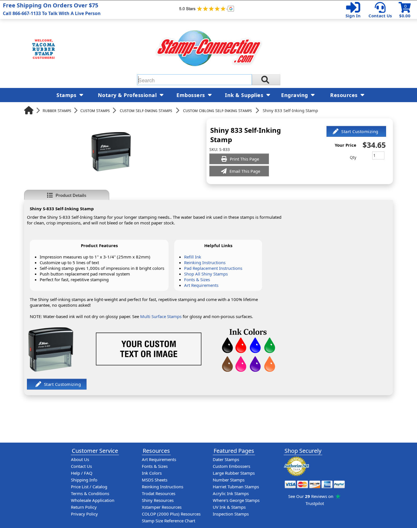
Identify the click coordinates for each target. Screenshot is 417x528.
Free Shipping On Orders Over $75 (52, 8)
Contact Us (380, 15)
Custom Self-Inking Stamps (146, 110)
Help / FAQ (81, 473)
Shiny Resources (158, 500)
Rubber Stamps (57, 110)
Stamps (67, 95)
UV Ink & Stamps (229, 507)
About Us (80, 459)
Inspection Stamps (231, 514)
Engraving (295, 95)
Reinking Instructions (205, 262)
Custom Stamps (95, 110)
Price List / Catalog (89, 486)
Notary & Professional (128, 95)
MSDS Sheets (154, 480)
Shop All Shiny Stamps (206, 274)
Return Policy (84, 507)
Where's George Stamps (236, 500)
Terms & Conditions (90, 493)
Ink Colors (152, 473)
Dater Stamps (226, 459)
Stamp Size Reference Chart (168, 520)
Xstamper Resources (162, 507)
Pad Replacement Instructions (213, 268)
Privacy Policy (84, 514)
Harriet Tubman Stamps (236, 486)
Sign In (353, 15)
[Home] (28, 110)
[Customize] (356, 131)
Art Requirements (201, 285)
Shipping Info (84, 480)
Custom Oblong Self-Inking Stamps (217, 110)
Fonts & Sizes (197, 279)
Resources (344, 95)
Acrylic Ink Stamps (231, 493)
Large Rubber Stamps (234, 473)
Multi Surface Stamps (161, 316)
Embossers (191, 95)
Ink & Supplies (245, 95)
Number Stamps (229, 480)
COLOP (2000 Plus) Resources (171, 514)
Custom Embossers (231, 466)
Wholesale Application (92, 500)
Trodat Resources (158, 493)
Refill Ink (192, 257)
